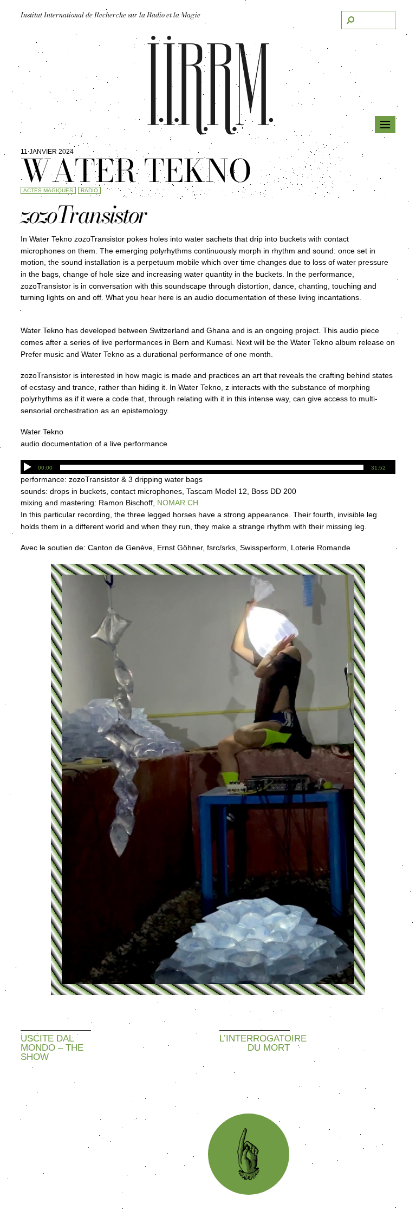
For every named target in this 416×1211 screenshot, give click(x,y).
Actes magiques (48, 190)
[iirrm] (208, 132)
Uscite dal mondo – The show (52, 1047)
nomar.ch (177, 502)
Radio (89, 190)
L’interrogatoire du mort (254, 1043)
